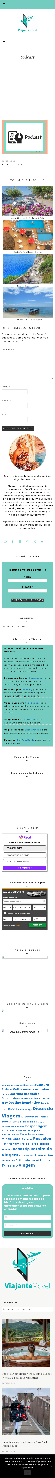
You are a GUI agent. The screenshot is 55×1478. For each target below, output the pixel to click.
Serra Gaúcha (26, 1156)
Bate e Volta (12, 1089)
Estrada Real (28, 1122)
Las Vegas (21, 1134)
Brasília (27, 1089)
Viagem (27, 1165)
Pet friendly (10, 1144)
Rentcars (32, 719)
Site (4, 414)
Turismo (10, 1165)
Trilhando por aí (27, 1160)
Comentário (10, 349)
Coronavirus (11, 1098)
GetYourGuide (26, 740)
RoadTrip (21, 1149)
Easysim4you (33, 729)
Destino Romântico (24, 1103)
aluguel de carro (11, 1085)
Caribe (5, 1094)
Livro (41, 1134)
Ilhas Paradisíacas (20, 1131)
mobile (28, 1139)
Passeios (42, 1138)
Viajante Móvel (27, 23)
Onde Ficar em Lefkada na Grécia (27, 218)
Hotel (5, 1130)
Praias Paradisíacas (34, 1144)
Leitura (32, 1134)
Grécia (21, 1126)
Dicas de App (25, 1109)
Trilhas (45, 1160)
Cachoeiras (41, 1089)
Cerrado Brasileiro (25, 1094)
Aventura (41, 1085)
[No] (51, 1466)
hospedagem (36, 1126)
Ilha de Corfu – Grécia (28, 286)
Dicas (12, 1109)
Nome (6, 387)
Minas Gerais (12, 1139)
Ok (27, 1472)
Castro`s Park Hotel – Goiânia (28, 252)
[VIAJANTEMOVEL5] (3, 1011)
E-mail (6, 400)
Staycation (43, 1155)
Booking (27, 689)
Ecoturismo (10, 1121)
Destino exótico (30, 1098)
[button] (27, 4)
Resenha (7, 1149)
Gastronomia (9, 1127)
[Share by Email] (18, 165)
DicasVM (28, 1116)
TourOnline (8, 1160)
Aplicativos (27, 1085)
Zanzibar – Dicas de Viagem (28, 319)
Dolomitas (41, 1116)
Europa (40, 1122)
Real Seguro (32, 702)
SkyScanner (36, 678)
